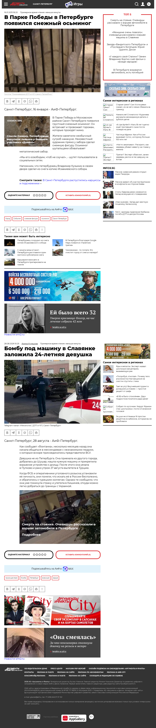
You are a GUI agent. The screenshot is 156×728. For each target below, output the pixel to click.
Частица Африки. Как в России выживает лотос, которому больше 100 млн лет (133, 137)
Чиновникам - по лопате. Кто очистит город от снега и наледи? (82, 251)
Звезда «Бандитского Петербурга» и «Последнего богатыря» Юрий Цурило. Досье (127, 47)
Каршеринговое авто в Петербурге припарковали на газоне (31, 262)
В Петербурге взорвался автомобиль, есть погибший (127, 71)
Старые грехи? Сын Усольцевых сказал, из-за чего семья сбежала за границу (133, 107)
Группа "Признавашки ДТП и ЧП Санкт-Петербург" (28, 94)
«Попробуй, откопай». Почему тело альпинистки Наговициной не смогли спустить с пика (133, 378)
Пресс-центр (56, 669)
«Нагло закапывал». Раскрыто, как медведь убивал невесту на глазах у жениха (133, 147)
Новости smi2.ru (14, 334)
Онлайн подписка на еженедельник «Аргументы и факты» (117, 669)
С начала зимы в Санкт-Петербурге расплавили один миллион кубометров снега (31, 252)
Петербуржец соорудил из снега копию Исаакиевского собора (33, 241)
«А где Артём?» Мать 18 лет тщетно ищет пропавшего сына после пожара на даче (132, 127)
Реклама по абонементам (90, 672)
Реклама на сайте (65, 672)
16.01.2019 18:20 (11, 12)
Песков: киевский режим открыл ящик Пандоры (130, 173)
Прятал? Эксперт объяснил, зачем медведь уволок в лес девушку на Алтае (132, 157)
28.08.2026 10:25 (11, 343)
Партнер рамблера (50, 717)
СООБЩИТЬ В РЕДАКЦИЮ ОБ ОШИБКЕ (106, 676)
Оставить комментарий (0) (78, 195)
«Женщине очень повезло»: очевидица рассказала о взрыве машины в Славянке (127, 35)
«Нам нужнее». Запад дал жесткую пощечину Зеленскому (131, 203)
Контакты (29, 672)
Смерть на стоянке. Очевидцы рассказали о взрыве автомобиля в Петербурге (127, 23)
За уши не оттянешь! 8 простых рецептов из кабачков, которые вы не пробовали (134, 418)
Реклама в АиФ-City (116, 672)
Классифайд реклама (34, 676)
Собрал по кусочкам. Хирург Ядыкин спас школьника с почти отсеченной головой (133, 408)
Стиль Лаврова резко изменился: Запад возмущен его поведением (131, 193)
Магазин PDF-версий (75, 669)
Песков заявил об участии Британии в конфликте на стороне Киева (132, 183)
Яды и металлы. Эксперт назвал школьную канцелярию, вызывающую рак (131, 368)
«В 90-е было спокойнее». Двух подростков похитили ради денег (132, 397)
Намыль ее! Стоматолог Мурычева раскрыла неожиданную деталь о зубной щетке (132, 117)
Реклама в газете (45, 672)
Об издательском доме (35, 669)
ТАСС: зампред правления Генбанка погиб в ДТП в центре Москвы (132, 213)
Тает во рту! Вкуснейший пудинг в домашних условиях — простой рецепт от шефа (132, 388)
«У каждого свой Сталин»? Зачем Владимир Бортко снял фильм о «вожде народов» (127, 59)
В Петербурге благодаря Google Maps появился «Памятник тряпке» (81, 242)
